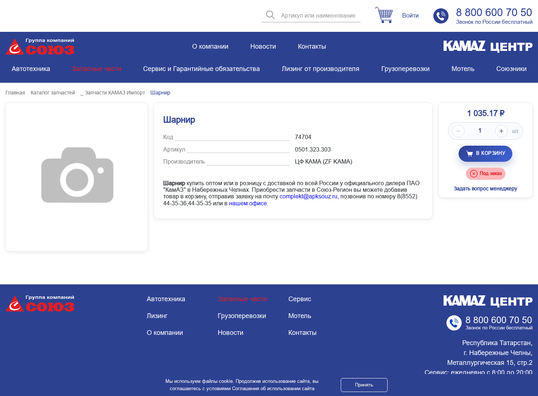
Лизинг (157, 316)
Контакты (312, 46)
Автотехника (31, 68)
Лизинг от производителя (320, 68)
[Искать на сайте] (270, 15)
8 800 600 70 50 (494, 12)
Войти (410, 15)
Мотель (463, 68)
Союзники (511, 68)
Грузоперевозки (405, 68)
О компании (210, 46)
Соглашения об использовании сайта (273, 388)
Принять (364, 385)
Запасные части (96, 68)
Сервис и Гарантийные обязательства (201, 68)
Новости (263, 46)
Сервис (299, 299)
